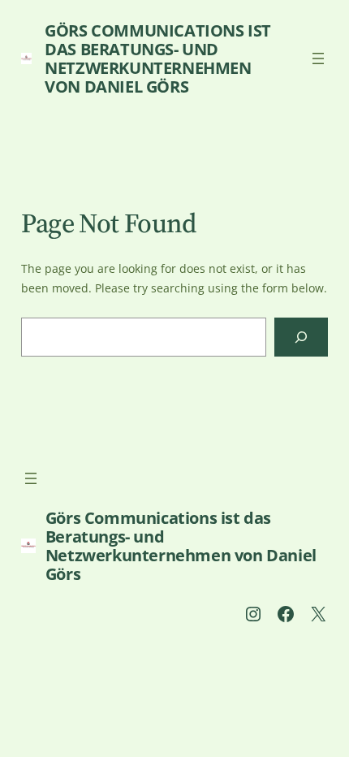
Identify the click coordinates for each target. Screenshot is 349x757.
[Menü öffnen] (318, 58)
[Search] (301, 337)
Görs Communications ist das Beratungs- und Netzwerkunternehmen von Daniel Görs (158, 58)
